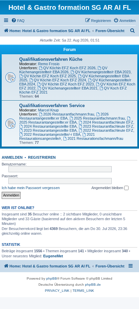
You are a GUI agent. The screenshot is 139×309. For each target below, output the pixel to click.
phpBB (51, 278)
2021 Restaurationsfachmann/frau (95, 138)
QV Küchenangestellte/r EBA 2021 (70, 88)
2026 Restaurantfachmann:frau (68, 114)
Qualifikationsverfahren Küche (50, 59)
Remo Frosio (48, 64)
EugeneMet (53, 256)
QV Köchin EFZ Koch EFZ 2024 (60, 80)
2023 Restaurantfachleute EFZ (108, 126)
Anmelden (12, 157)
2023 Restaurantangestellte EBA (50, 130)
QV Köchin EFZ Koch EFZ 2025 (50, 76)
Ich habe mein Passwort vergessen (31, 188)
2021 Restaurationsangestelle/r (57, 136)
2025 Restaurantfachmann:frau (99, 118)
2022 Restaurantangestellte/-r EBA (52, 134)
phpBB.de (93, 284)
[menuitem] (18, 21)
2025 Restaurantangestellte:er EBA (48, 122)
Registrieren (42, 157)
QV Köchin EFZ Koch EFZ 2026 (69, 68)
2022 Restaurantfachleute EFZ (108, 130)
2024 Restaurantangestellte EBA (50, 126)
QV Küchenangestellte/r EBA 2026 (63, 70)
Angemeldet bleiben (107, 188)
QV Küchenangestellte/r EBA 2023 (103, 72)
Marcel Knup (48, 110)
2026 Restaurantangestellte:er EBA (64, 116)
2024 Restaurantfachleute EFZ (108, 122)
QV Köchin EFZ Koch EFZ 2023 (67, 84)
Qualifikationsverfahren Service (52, 105)
